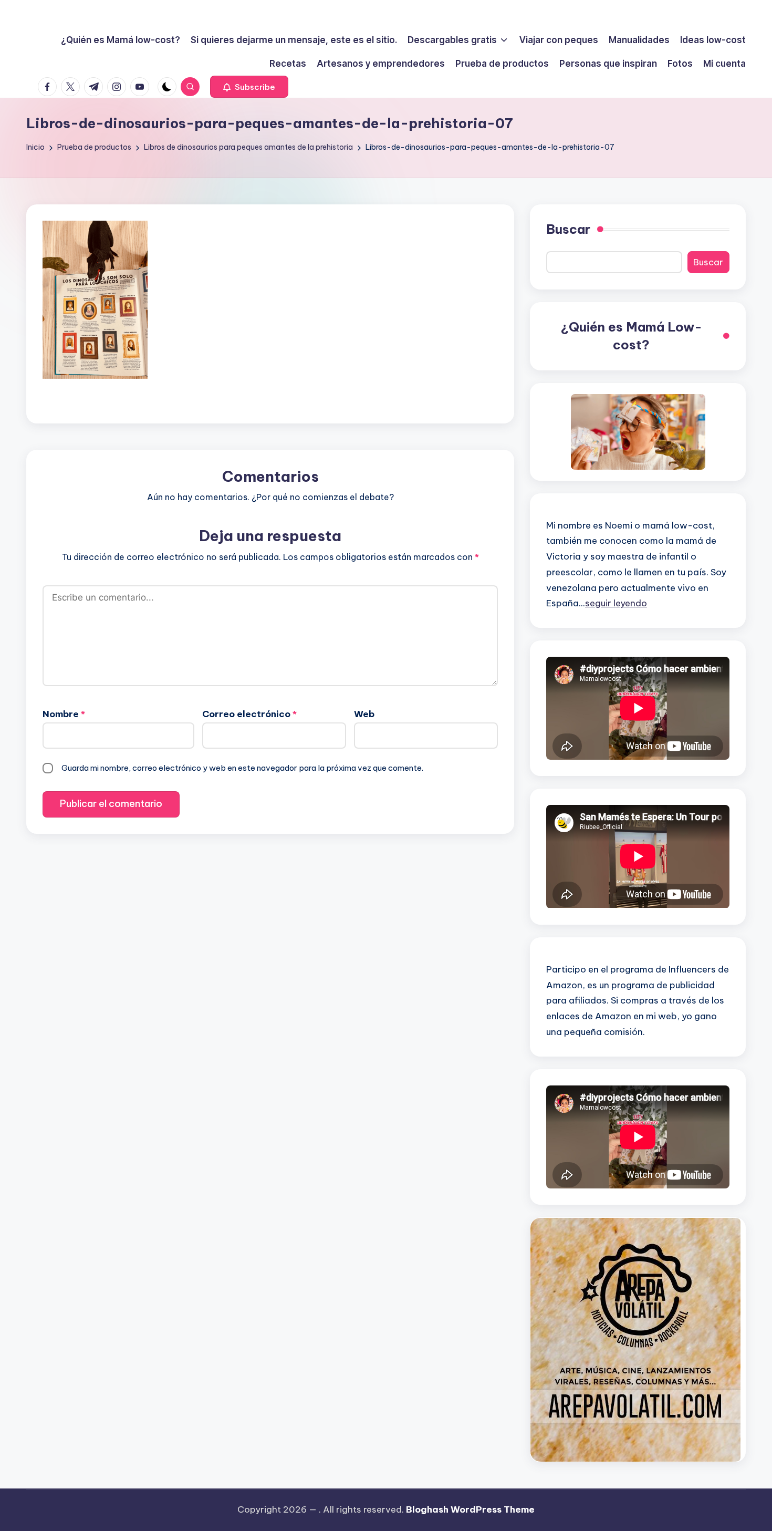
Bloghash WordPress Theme (470, 1509)
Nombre (64, 714)
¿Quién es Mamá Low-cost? (631, 336)
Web (364, 714)
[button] (249, 87)
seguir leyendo (616, 603)
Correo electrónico (249, 714)
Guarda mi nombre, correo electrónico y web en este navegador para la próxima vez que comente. (242, 768)
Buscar (568, 229)
